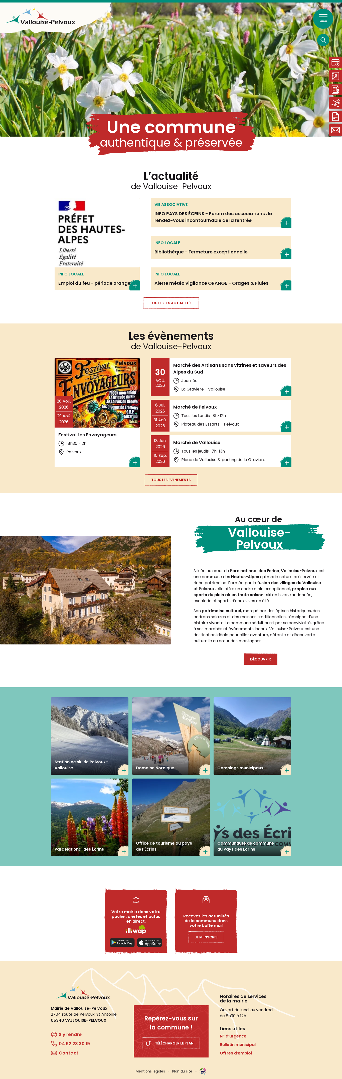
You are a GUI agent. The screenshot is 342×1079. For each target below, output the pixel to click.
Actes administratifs (335, 89)
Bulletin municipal (238, 1044)
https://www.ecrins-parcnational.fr (89, 817)
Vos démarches (335, 116)
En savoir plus (97, 244)
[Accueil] (40, 16)
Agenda (335, 62)
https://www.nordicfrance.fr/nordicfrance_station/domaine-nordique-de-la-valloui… (171, 736)
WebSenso (203, 1071)
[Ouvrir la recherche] (323, 40)
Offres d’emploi (236, 1053)
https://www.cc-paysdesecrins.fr (252, 817)
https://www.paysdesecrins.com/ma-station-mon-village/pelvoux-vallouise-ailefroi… (171, 817)
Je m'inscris (206, 937)
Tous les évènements (171, 479)
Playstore (122, 942)
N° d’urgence (233, 1036)
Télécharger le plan (174, 1043)
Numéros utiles (335, 76)
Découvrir (260, 659)
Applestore (149, 942)
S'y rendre (70, 1034)
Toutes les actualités (171, 302)
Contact (335, 130)
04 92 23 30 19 (74, 1043)
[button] (85, 590)
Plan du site (182, 1071)
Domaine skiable (335, 103)
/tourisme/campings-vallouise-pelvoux (252, 736)
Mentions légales (150, 1071)
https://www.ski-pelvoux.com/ (89, 736)
